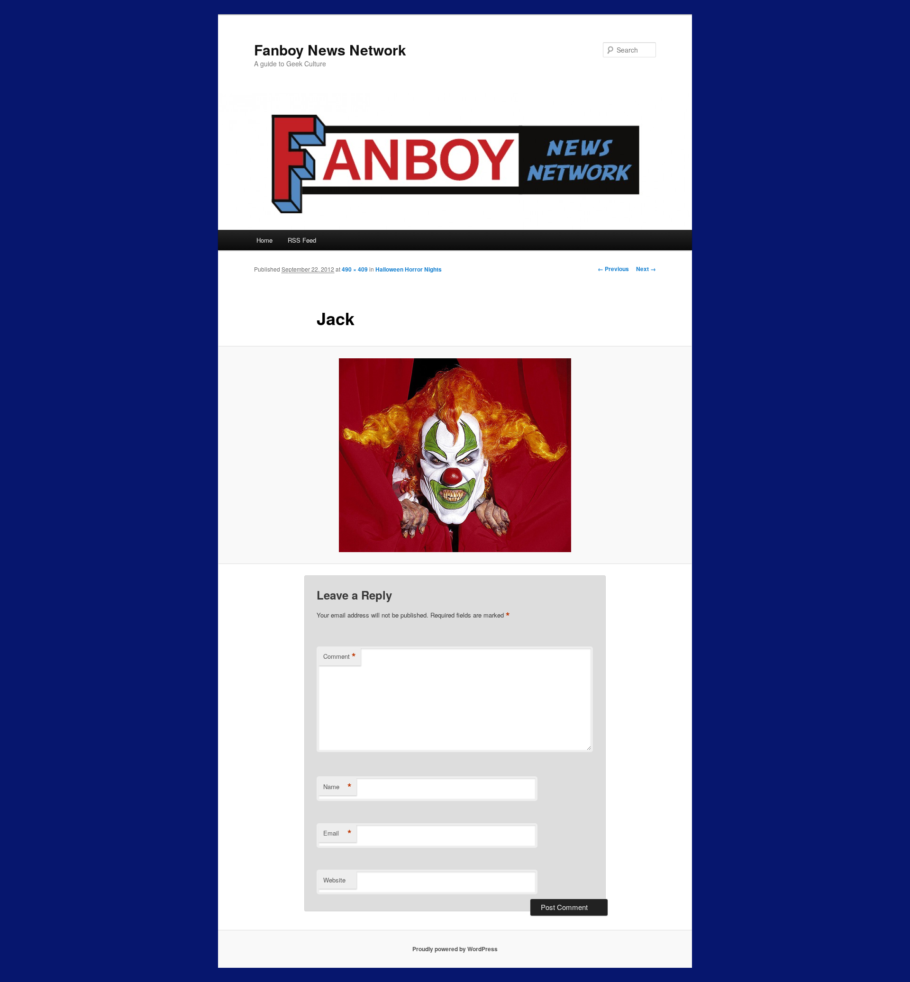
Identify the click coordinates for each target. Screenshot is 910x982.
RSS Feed (302, 240)
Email (337, 833)
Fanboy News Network (330, 49)
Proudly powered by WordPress (455, 949)
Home (264, 240)
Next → (646, 268)
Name (337, 786)
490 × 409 (355, 269)
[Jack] (455, 455)
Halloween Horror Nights (408, 269)
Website (334, 879)
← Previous (613, 268)
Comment (339, 656)
